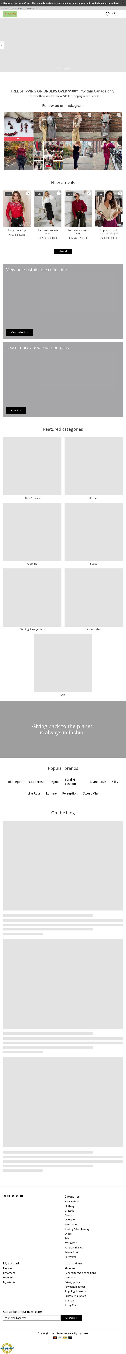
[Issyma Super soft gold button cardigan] (109, 208)
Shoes (68, 1233)
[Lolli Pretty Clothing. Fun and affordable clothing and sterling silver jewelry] (10, 14)
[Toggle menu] (120, 14)
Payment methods (75, 1286)
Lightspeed (83, 1333)
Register (8, 1268)
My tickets (9, 1277)
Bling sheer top (17, 230)
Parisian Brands (74, 1247)
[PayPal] (65, 1338)
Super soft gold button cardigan (109, 232)
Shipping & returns (76, 1291)
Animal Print (72, 1252)
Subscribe (71, 1318)
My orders (9, 1273)
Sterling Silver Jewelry (32, 629)
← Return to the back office (15, 3)
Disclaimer (71, 1277)
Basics (93, 563)
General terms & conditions (80, 1273)
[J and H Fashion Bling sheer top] (17, 208)
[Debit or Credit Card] (70, 1338)
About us (70, 1268)
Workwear (71, 1243)
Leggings (70, 1220)
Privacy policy (72, 1282)
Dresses (93, 498)
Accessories (93, 629)
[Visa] (60, 1338)
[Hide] (123, 3)
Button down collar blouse (78, 232)
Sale (63, 695)
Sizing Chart (72, 1305)
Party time (70, 1256)
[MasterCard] (55, 1338)
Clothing (32, 563)
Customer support (75, 1296)
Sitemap (69, 1300)
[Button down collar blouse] (78, 208)
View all (63, 251)
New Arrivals (32, 498)
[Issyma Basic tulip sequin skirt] (47, 208)
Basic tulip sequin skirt (48, 232)
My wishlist (9, 1282)
